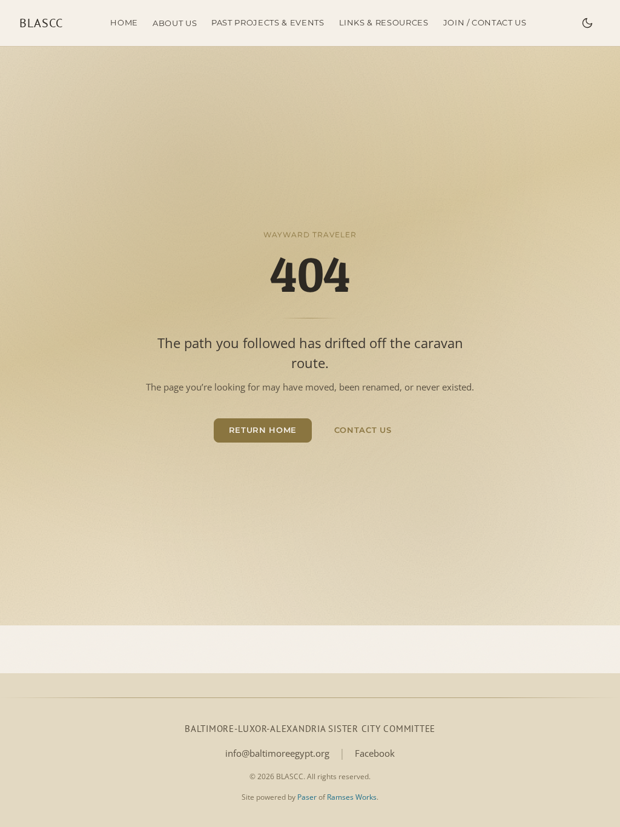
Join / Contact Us (485, 22)
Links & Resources (384, 22)
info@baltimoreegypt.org (277, 753)
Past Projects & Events (267, 22)
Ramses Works (352, 797)
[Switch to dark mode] (587, 23)
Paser (307, 797)
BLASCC (41, 23)
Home (124, 22)
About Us (175, 23)
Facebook (375, 753)
